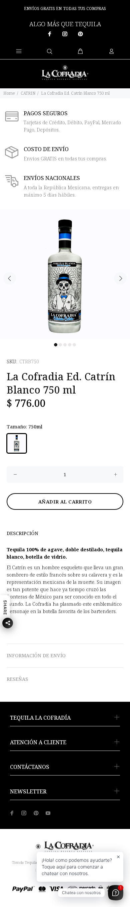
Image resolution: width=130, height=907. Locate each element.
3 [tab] (65, 344)
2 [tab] (60, 344)
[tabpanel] (65, 274)
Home (9, 93)
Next (120, 278)
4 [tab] (69, 344)
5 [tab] (74, 344)
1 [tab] (55, 344)
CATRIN (28, 93)
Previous (9, 278)
